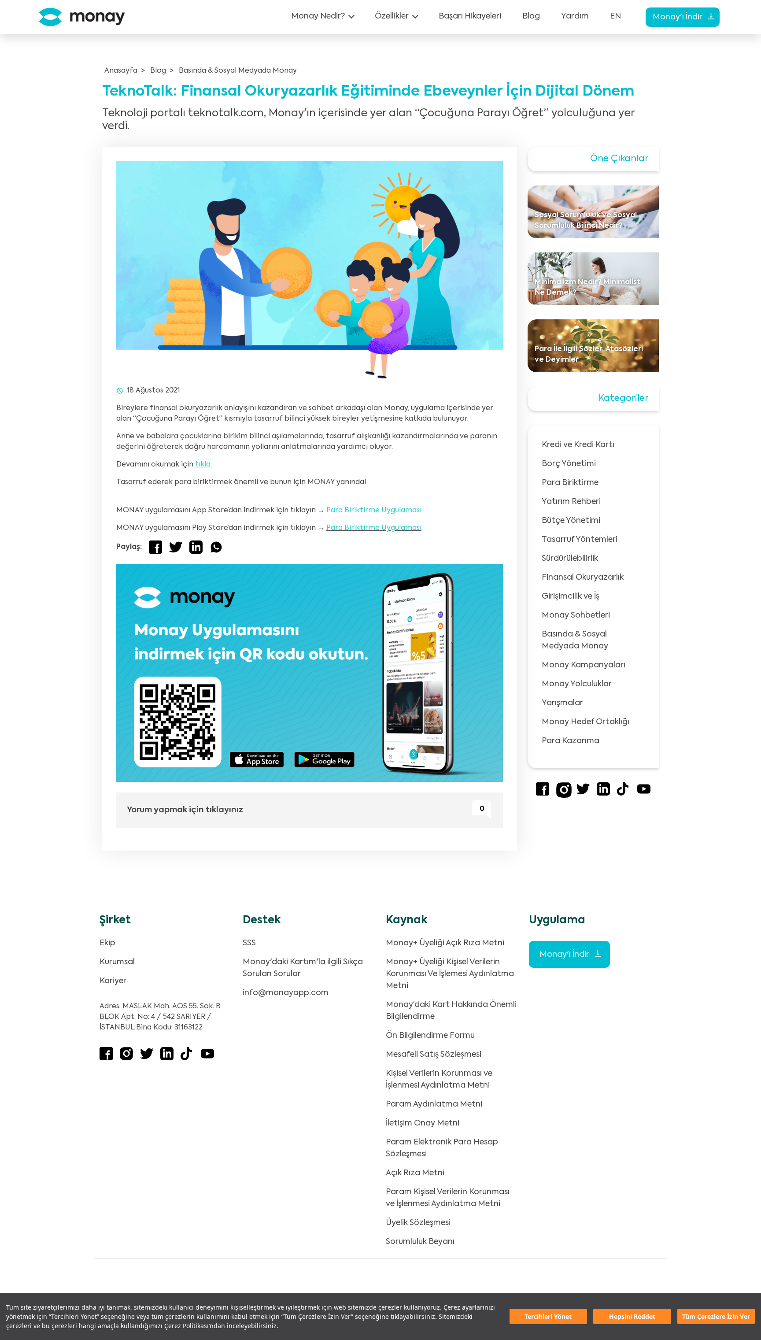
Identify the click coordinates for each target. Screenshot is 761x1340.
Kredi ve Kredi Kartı (578, 445)
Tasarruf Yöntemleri (579, 540)
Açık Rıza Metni (415, 1173)
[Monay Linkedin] (603, 793)
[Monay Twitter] (583, 793)
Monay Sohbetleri (576, 615)
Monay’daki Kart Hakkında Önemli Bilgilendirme (451, 1011)
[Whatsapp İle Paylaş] (216, 547)
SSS (249, 943)
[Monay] (82, 17)
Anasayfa (120, 70)
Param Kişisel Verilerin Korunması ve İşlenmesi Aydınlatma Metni (448, 1198)
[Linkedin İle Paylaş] (196, 547)
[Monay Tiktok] (623, 793)
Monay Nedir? (318, 16)
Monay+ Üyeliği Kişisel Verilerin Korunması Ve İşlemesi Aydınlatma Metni (450, 974)
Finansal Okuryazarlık (583, 577)
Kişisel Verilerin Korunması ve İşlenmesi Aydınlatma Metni (439, 1079)
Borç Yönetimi (569, 464)
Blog (531, 16)
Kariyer (113, 981)
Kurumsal (117, 962)
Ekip (107, 943)
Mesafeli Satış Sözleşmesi (433, 1055)
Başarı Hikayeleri (470, 16)
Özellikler (392, 16)
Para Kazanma (570, 741)
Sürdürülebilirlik (570, 559)
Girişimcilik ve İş (570, 596)
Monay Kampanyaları (583, 665)
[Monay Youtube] (643, 793)
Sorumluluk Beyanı (420, 1242)
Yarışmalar (562, 703)
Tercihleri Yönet (548, 1316)
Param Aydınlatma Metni (434, 1104)
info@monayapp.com (286, 993)
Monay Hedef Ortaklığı (585, 722)
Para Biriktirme (570, 483)
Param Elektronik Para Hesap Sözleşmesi (442, 1148)
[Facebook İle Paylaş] (155, 547)
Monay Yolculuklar (577, 684)
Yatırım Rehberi (571, 502)
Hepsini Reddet (632, 1316)
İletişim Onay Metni (422, 1123)
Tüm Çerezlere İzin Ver (716, 1316)
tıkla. (202, 464)
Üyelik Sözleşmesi (418, 1223)
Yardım (575, 16)
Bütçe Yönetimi (571, 521)
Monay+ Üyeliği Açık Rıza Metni (445, 943)
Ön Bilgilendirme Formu (430, 1036)
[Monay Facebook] (542, 793)
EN (615, 16)
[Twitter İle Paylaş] (175, 547)
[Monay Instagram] (564, 796)
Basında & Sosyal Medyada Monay (238, 70)
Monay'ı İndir (678, 17)
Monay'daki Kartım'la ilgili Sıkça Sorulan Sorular (303, 968)
